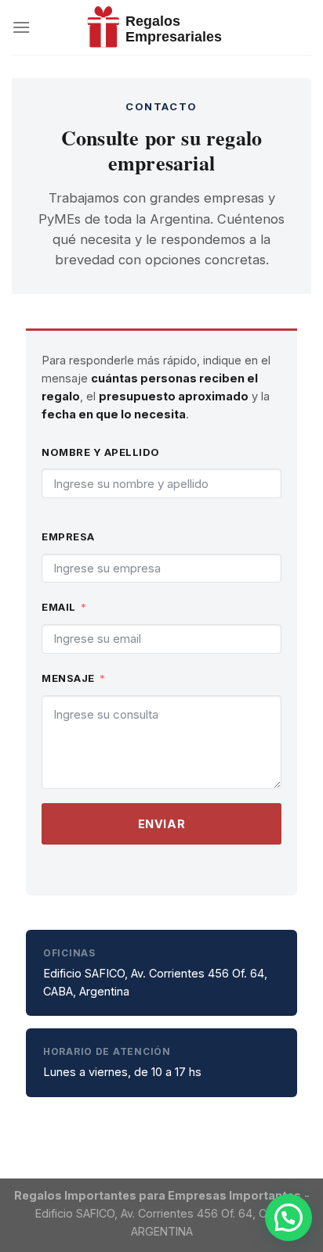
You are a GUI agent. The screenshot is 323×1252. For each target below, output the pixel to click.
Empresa (68, 536)
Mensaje (68, 678)
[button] (288, 1217)
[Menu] (21, 27)
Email (59, 607)
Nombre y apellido (101, 452)
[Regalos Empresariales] (161, 27)
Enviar (161, 823)
